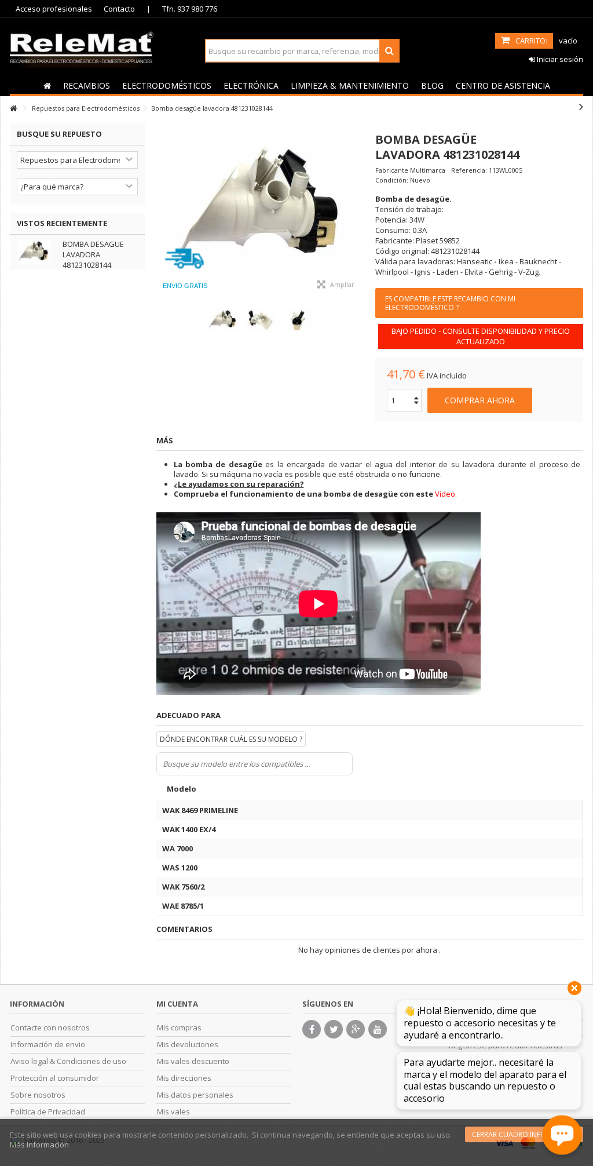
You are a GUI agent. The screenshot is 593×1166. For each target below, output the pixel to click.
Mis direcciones (184, 1078)
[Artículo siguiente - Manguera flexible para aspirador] (581, 107)
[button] (86, 85)
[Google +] (355, 1029)
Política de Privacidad (47, 1112)
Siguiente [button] (357, 210)
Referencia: (469, 170)
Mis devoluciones (187, 1045)
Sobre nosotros (37, 1095)
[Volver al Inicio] (13, 108)
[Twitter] (333, 1029)
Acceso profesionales (54, 8)
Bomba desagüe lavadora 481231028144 (93, 254)
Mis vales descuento (193, 1061)
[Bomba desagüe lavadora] (260, 210)
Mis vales (173, 1112)
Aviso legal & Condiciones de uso (68, 1061)
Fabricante (391, 170)
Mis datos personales (195, 1095)
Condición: (391, 180)
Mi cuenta (177, 1004)
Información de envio (47, 1045)
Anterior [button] (162, 210)
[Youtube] (377, 1029)
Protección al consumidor (54, 1078)
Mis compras (179, 1028)
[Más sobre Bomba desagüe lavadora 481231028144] (37, 252)
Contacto (119, 8)
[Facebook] (311, 1029)
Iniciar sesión (559, 59)
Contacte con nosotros (50, 1028)
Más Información (39, 1144)
